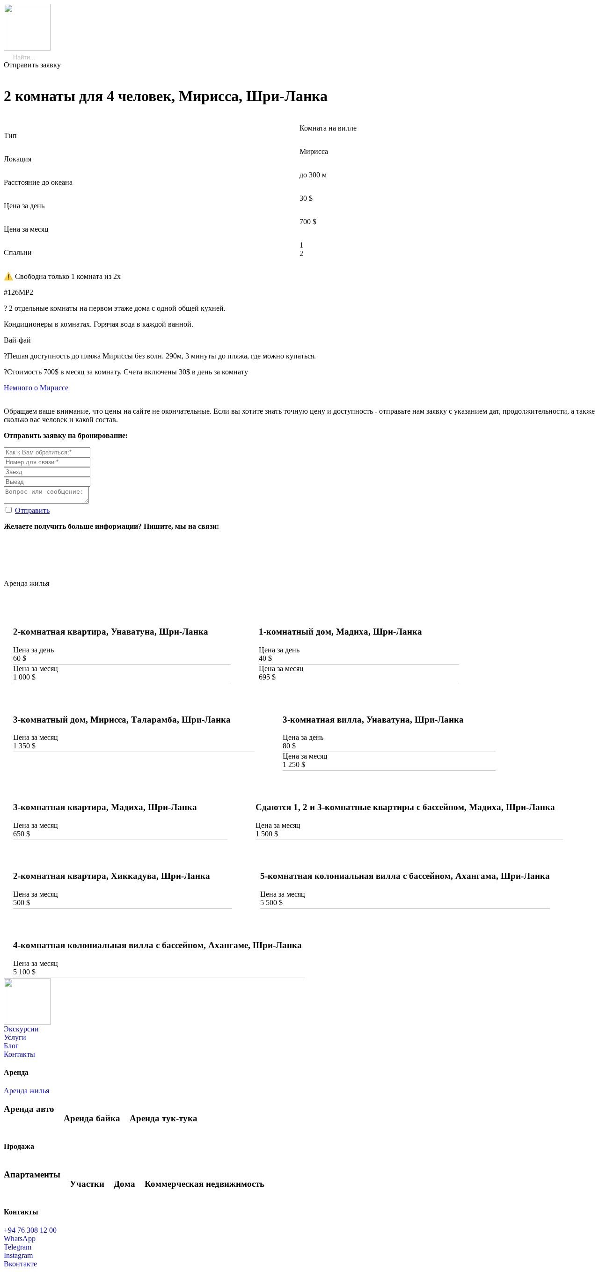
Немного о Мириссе (36, 388)
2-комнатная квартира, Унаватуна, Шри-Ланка (110, 631)
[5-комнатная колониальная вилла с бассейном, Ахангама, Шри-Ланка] (405, 858)
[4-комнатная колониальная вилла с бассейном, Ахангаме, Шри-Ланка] (159, 927)
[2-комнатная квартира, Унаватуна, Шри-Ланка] (122, 613)
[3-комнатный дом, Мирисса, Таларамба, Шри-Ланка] (134, 701)
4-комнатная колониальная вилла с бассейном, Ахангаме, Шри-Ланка (157, 945)
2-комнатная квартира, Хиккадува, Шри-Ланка (111, 876)
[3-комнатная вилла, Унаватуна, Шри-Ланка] (389, 701)
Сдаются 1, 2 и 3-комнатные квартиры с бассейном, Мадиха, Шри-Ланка (405, 807)
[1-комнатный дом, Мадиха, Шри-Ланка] (358, 613)
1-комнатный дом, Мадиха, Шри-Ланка (340, 631)
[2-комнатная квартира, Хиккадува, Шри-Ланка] (122, 858)
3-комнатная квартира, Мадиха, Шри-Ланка (105, 807)
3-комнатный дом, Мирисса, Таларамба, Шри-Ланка (122, 719)
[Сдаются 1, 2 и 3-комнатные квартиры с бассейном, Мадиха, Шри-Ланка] (409, 789)
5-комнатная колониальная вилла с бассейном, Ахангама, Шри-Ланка (405, 876)
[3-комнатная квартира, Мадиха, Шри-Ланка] (120, 789)
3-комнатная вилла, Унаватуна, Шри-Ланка (373, 719)
